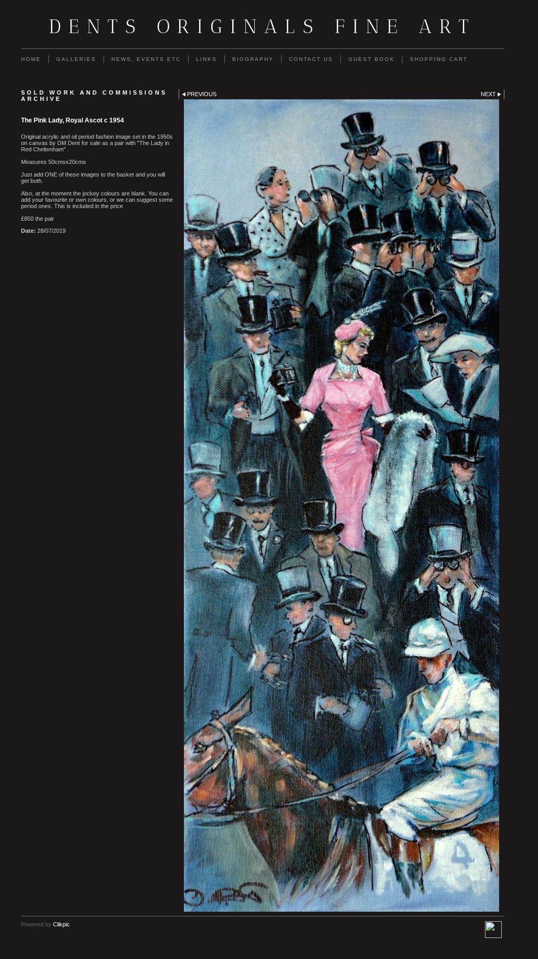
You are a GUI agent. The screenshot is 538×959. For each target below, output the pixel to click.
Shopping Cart (439, 59)
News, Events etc (146, 59)
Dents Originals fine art (263, 26)
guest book (371, 59)
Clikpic (61, 924)
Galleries (76, 59)
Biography (253, 59)
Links (206, 59)
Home (31, 59)
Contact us (311, 59)
